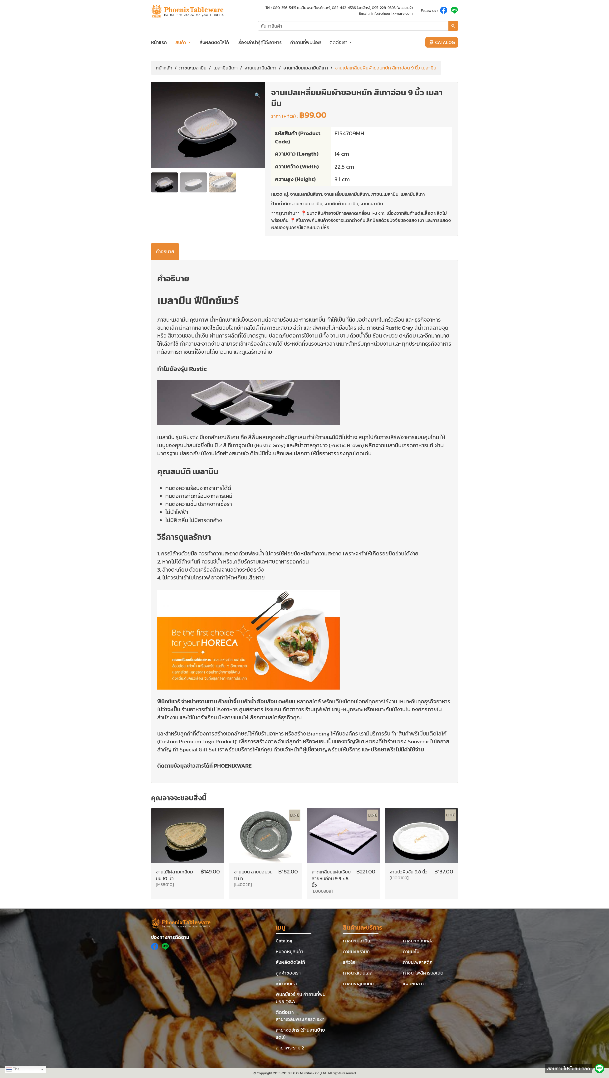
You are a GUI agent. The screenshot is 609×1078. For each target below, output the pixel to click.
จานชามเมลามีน (307, 203)
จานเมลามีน (371, 203)
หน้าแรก (159, 42)
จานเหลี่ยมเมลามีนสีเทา (305, 67)
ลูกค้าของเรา (288, 972)
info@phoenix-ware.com (392, 13)
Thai (16, 1069)
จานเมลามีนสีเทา (260, 67)
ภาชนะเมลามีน (192, 67)
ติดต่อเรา (338, 42)
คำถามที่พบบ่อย (305, 42)
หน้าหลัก (164, 67)
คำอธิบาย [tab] (165, 251)
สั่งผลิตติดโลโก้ (214, 42)
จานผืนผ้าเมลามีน (341, 203)
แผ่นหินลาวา (415, 983)
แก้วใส (349, 962)
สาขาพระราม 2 (290, 1047)
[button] (257, 95)
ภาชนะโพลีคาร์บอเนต (423, 972)
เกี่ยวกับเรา (286, 983)
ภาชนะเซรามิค (356, 951)
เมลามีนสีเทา (225, 67)
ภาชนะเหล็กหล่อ (418, 940)
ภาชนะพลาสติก (417, 962)
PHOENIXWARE (233, 766)
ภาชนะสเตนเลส (358, 972)
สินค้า (180, 42)
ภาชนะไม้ (411, 951)
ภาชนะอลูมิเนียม (358, 983)
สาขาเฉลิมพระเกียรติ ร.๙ (300, 1019)
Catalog (284, 940)
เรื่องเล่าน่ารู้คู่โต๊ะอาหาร (259, 42)
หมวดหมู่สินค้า (289, 951)
